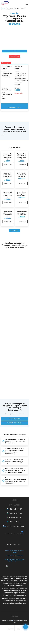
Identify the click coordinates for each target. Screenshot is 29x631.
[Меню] (27, 2)
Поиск (18, 629)
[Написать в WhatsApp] (7, 532)
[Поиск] (18, 627)
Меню (26, 4)
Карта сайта (14, 616)
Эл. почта (22, 533)
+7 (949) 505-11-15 (15, 509)
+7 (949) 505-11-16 (15, 513)
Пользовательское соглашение (14, 555)
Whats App (7, 533)
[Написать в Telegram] (13, 532)
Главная (3, 8)
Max (17, 533)
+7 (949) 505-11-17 (15, 517)
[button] (14, 441)
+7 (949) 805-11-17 (15, 522)
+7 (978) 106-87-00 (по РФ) (15, 526)
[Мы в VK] (12, 608)
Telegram (13, 533)
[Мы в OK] (17, 608)
